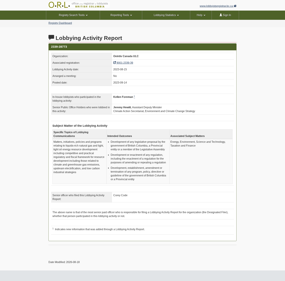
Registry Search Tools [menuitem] (72, 15)
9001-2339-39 (124, 62)
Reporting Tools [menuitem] (120, 15)
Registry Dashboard (60, 23)
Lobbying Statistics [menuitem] (165, 15)
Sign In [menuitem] (226, 15)
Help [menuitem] (199, 15)
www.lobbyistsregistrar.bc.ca (217, 6)
